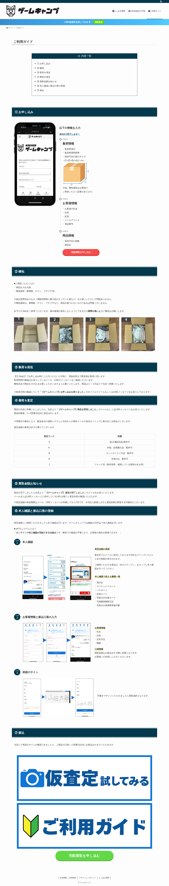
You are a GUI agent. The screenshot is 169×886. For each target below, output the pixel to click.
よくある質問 (104, 878)
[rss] (161, 1)
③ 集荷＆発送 (43, 72)
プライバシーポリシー (87, 878)
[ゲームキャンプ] (32, 11)
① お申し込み (43, 63)
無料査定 (99, 22)
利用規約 (72, 878)
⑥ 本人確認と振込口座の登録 (51, 86)
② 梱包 (40, 68)
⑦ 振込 (40, 90)
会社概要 (63, 878)
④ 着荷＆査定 (43, 77)
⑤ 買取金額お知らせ (47, 81)
